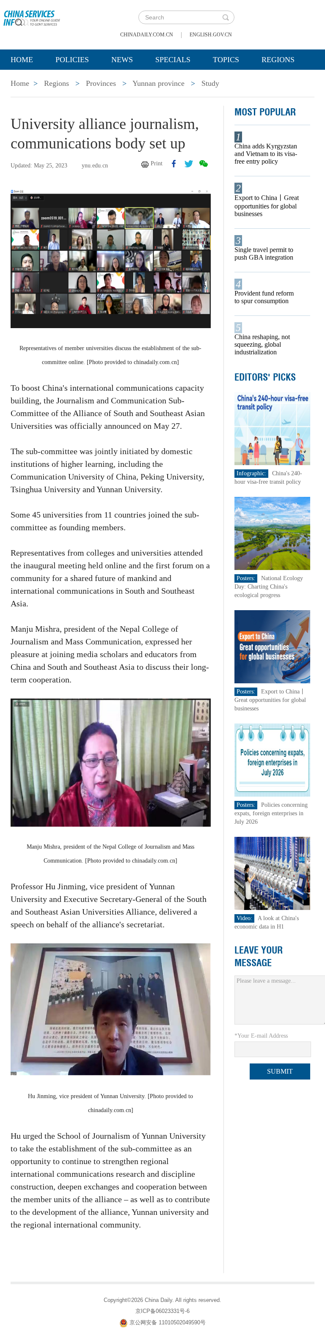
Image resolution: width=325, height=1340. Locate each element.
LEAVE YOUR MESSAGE (258, 956)
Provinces (101, 83)
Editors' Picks (265, 377)
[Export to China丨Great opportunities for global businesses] (272, 646)
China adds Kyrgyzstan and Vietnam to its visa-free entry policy (265, 153)
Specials (172, 59)
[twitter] (189, 163)
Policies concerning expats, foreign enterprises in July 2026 (271, 813)
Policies (72, 59)
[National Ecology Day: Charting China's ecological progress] (272, 533)
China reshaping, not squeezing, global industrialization (262, 344)
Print (156, 163)
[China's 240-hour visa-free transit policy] (272, 428)
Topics (226, 59)
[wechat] (203, 163)
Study (210, 83)
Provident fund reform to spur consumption (264, 297)
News (122, 59)
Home (22, 59)
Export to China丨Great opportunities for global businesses (266, 205)
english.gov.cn (211, 35)
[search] (225, 17)
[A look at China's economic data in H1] (272, 873)
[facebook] (174, 163)
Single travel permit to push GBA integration (263, 253)
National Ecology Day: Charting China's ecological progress (268, 586)
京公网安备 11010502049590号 (167, 1322)
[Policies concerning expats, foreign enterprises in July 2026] (272, 759)
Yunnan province (158, 83)
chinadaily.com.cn (146, 35)
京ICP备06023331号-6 (162, 1311)
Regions (278, 59)
